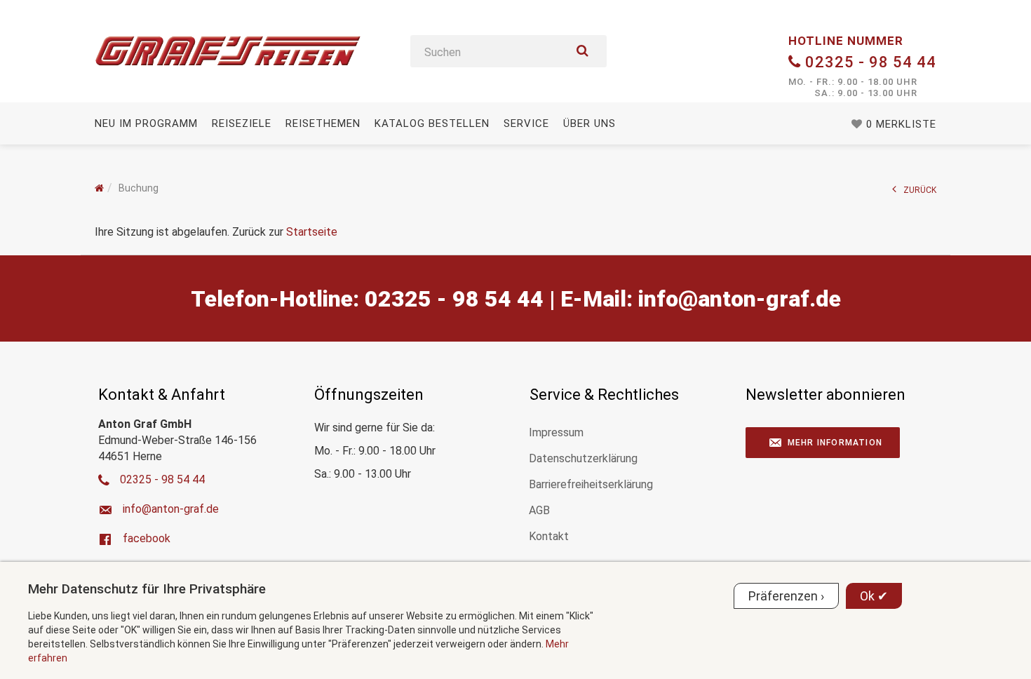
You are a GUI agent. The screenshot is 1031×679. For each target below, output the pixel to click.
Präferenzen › (786, 596)
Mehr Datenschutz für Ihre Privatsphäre (147, 589)
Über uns (589, 123)
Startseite (311, 231)
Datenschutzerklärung (583, 458)
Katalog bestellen (432, 123)
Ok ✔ (874, 596)
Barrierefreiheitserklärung (591, 484)
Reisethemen (322, 123)
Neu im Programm (146, 123)
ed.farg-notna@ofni (739, 298)
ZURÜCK (919, 190)
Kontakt (549, 536)
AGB (539, 510)
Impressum (556, 432)
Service (526, 123)
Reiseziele (241, 123)
